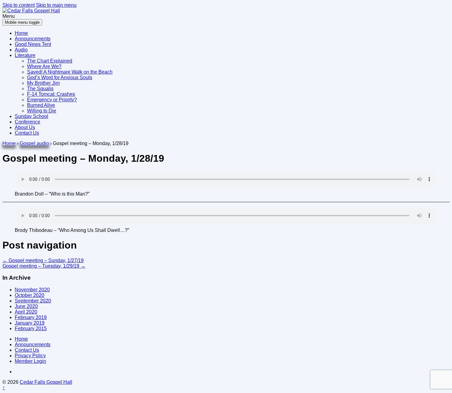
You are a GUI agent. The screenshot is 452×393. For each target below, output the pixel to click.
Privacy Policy (30, 355)
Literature (25, 55)
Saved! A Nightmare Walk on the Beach (70, 72)
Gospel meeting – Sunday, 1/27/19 (43, 260)
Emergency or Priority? (52, 99)
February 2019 (31, 317)
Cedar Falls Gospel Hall (46, 382)
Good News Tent (33, 44)
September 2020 (33, 300)
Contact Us (27, 133)
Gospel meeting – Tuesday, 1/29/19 (43, 266)
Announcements (32, 38)
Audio (21, 49)
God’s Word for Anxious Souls (59, 77)
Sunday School (31, 116)
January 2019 (30, 323)
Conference (27, 121)
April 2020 (26, 311)
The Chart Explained (49, 60)
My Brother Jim (43, 83)
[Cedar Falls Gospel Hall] (31, 10)
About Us (25, 127)
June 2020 (26, 306)
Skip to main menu (56, 5)
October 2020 (29, 295)
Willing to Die (41, 110)
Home (21, 33)
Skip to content (18, 5)
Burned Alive (41, 105)
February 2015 (31, 328)
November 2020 (32, 289)
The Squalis (40, 88)
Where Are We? (44, 66)
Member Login (30, 361)
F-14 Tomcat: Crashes (51, 94)
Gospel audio (34, 143)
